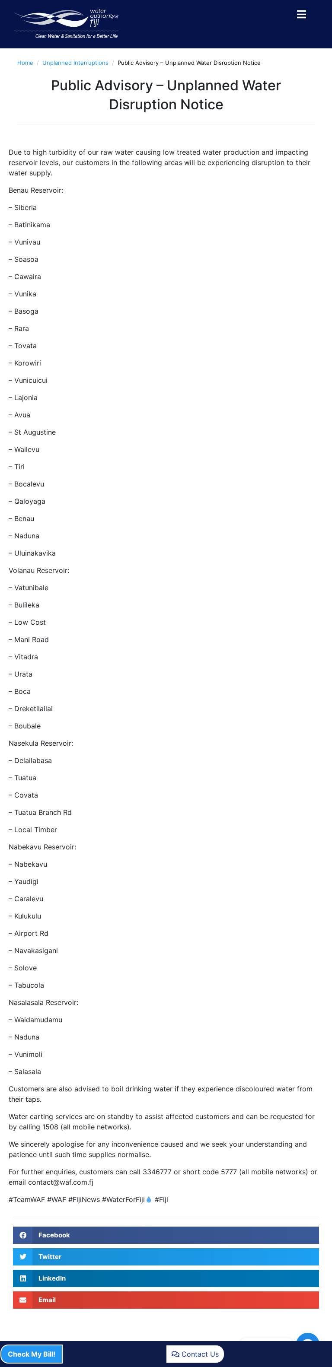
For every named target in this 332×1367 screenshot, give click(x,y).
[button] (166, 1235)
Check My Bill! (31, 1354)
